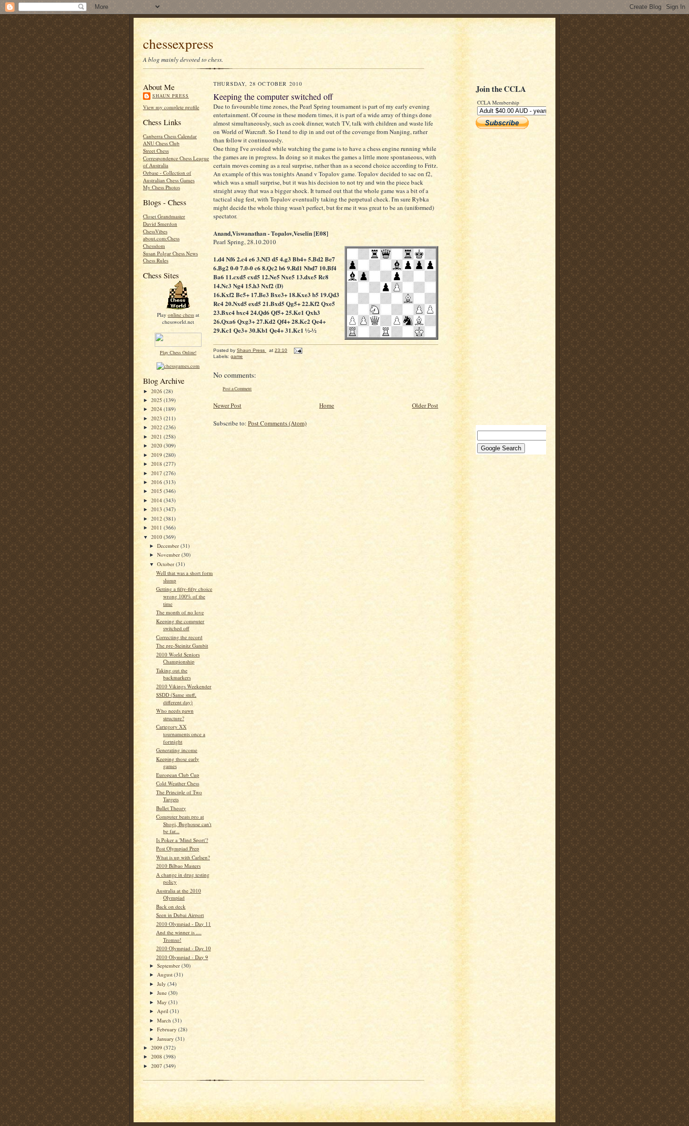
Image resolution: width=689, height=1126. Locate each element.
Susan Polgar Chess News (170, 253)
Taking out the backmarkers (173, 674)
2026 (157, 391)
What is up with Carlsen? (183, 857)
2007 (157, 1065)
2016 (157, 481)
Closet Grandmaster (164, 216)
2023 (157, 418)
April (163, 1010)
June (162, 992)
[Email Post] (298, 350)
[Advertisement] (504, 277)
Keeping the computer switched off (180, 625)
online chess (181, 314)
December (168, 545)
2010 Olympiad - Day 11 (183, 923)
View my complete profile (171, 107)
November (169, 554)
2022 (157, 427)
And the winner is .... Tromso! (179, 936)
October (166, 563)
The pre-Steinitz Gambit (182, 645)
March (164, 1020)
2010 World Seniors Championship (178, 658)
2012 (157, 518)
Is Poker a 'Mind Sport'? (182, 839)
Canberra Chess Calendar (170, 136)
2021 (157, 436)
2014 (157, 500)
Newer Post (227, 405)
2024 (157, 408)
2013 (157, 509)
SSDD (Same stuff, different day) (176, 698)
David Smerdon (160, 223)
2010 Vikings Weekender (183, 686)
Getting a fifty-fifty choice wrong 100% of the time (184, 596)
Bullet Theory (171, 808)
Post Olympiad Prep (177, 848)
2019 (157, 454)
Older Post (425, 405)
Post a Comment (237, 389)
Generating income (176, 749)
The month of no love (180, 612)
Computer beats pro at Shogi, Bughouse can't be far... (183, 824)
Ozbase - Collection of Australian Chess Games (169, 176)
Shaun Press (170, 95)
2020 (157, 445)
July (162, 983)
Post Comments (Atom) (277, 423)
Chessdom (154, 245)
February (167, 1029)
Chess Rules (155, 260)
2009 (157, 1047)
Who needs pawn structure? (175, 714)
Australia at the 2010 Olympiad (178, 894)
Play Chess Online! (178, 352)
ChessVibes (155, 231)
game (237, 356)
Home (326, 405)
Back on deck (171, 906)
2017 (157, 473)
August (165, 974)
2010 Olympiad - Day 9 (182, 957)
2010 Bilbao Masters (178, 865)
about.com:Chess (161, 238)
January (166, 1038)
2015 (157, 490)
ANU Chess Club (161, 143)
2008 (157, 1056)
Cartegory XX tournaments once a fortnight (180, 734)
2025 (157, 399)
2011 (157, 527)
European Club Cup (177, 774)
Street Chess (156, 150)
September (169, 965)
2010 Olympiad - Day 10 (183, 948)
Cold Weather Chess (177, 783)
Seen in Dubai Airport (180, 914)
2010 (157, 536)
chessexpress (178, 43)
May (162, 1002)
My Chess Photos (161, 187)
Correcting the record (179, 637)
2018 (157, 463)
